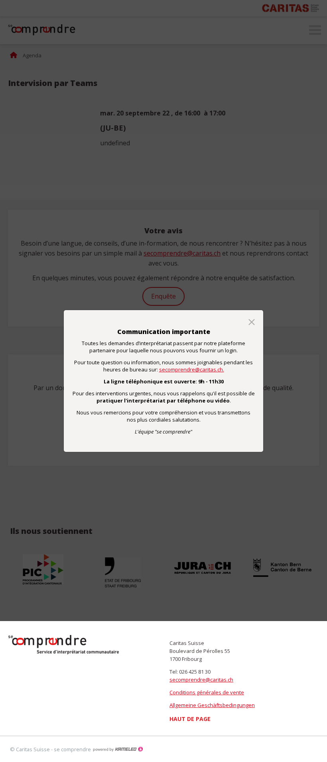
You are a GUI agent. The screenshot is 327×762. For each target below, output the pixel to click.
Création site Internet (118, 749)
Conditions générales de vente (206, 692)
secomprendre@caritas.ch (201, 679)
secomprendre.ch (64, 645)
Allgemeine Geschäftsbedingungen (212, 705)
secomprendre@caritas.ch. (191, 369)
